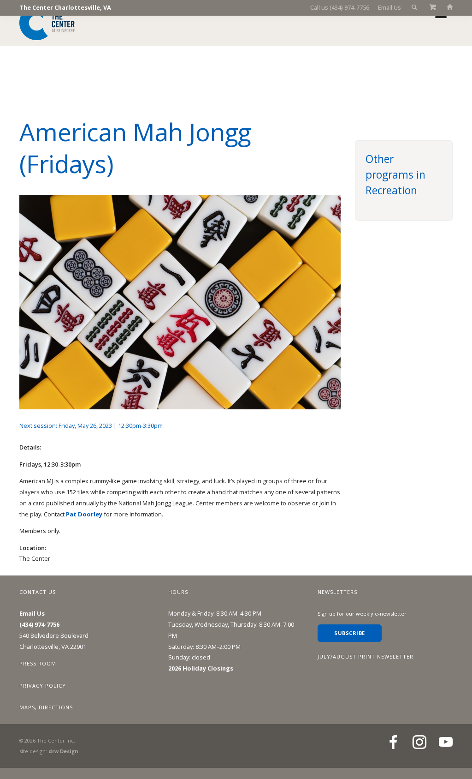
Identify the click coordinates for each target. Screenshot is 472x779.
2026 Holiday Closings (200, 668)
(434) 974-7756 (39, 624)
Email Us (389, 7)
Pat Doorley (84, 514)
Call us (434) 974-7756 (339, 7)
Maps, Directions (46, 707)
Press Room (37, 663)
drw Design (63, 751)
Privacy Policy (42, 685)
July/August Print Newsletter (365, 656)
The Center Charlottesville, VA (65, 7)
